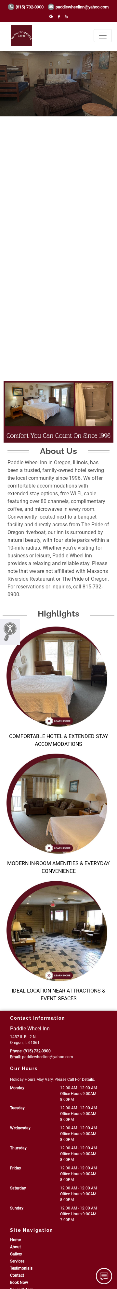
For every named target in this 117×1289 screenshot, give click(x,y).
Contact (17, 1275)
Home (15, 1240)
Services (17, 1261)
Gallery (16, 1254)
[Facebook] (59, 16)
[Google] (51, 16)
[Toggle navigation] (103, 35)
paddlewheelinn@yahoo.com (82, 7)
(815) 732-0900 (30, 7)
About (15, 1247)
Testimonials (21, 1268)
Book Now (19, 1282)
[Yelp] (66, 16)
